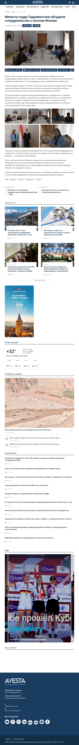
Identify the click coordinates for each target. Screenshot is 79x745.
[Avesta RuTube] (30, 722)
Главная (7, 12)
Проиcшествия (57, 7)
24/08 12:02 (9, 522)
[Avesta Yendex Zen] (36, 722)
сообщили (35, 81)
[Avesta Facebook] (13, 722)
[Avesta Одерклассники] (47, 722)
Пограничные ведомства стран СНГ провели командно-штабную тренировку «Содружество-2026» (21, 269)
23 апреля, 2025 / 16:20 (13, 25)
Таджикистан (30, 179)
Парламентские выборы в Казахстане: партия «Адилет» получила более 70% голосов (38, 519)
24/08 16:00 (48, 274)
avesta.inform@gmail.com (13, 710)
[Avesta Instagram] (18, 722)
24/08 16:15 (12, 274)
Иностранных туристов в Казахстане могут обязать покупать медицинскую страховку (57, 232)
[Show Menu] (6, 2)
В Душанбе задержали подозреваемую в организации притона (29, 538)
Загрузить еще (40, 280)
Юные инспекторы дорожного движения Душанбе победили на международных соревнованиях (56, 269)
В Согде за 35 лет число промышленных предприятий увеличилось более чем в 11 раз (20, 232)
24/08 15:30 (9, 489)
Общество (45, 7)
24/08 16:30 (48, 238)
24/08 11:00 (9, 472)
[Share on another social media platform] (72, 70)
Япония (38, 179)
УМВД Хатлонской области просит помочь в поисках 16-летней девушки (34, 444)
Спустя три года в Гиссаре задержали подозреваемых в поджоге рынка (32, 468)
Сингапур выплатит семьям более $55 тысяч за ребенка (26, 485)
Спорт (67, 7)
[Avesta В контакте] (24, 722)
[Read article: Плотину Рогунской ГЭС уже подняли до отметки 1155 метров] (39, 403)
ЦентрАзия (47, 227)
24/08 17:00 (12, 238)
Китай (74, 7)
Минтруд (21, 179)
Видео (12, 636)
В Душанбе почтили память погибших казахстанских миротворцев (35, 639)
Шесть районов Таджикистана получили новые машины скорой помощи (35, 438)
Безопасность (32, 7)
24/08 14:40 (9, 497)
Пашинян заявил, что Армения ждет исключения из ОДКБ (27, 494)
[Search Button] (73, 2)
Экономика (20, 7)
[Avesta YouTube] (7, 722)
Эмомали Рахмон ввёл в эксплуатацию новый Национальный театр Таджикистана (37, 510)
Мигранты (13, 179)
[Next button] (73, 598)
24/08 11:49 (9, 541)
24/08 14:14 (9, 514)
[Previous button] (6, 598)
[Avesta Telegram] (42, 722)
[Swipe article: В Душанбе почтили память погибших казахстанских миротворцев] (39, 598)
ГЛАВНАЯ (8, 739)
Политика (9, 7)
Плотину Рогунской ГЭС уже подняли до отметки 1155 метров (28, 430)
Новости (14, 12)
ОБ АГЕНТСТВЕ (19, 739)
